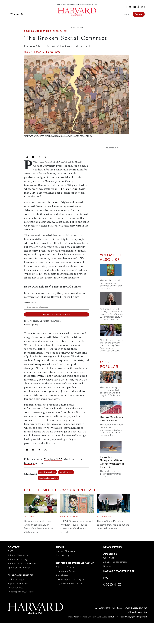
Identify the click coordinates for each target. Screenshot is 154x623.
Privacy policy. (31, 324)
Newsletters (112, 547)
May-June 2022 (44, 52)
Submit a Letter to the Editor (22, 563)
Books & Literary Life (37, 31)
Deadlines (108, 566)
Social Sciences (66, 472)
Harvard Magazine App (119, 571)
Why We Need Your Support (69, 583)
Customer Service (20, 575)
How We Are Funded (65, 571)
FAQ (105, 577)
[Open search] (22, 14)
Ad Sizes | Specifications (115, 561)
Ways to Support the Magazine (70, 579)
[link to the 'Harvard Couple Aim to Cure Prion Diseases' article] (112, 378)
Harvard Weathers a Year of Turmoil (111, 418)
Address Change (16, 579)
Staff (10, 551)
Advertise (110, 553)
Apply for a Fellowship (19, 567)
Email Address (30, 302)
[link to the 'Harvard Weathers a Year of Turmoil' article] (112, 408)
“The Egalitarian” (68, 189)
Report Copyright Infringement (133, 617)
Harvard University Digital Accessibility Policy (99, 617)
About (59, 547)
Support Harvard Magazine (74, 563)
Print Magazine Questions (21, 591)
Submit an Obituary (17, 559)
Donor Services (15, 587)
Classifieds (108, 557)
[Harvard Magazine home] (77, 12)
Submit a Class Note (18, 555)
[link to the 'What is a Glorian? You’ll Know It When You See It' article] (112, 299)
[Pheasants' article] (112, 448)
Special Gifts (61, 575)
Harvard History (69, 517)
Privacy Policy (62, 555)
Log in (126, 14)
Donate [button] (139, 14)
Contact (14, 547)
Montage (29, 463)
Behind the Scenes (64, 567)
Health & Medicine (47, 472)
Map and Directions (65, 551)
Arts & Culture (105, 517)
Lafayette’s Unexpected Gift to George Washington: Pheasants (112, 462)
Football (29, 517)
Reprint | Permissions (18, 583)
